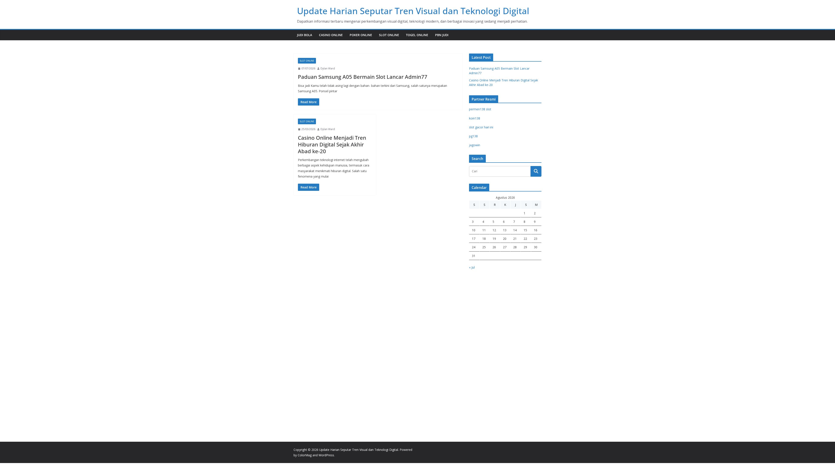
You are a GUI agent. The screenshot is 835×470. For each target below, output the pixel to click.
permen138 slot (480, 109)
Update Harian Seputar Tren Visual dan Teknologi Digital (413, 11)
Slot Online (389, 35)
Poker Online (361, 35)
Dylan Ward (328, 68)
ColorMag (305, 455)
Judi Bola (304, 35)
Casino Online (331, 35)
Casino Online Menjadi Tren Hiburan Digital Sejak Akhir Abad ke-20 (332, 144)
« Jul (472, 267)
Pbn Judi (441, 35)
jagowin (474, 145)
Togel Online (417, 35)
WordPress (326, 455)
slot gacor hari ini (481, 127)
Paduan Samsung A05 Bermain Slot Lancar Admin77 (362, 76)
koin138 (474, 118)
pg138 (473, 136)
